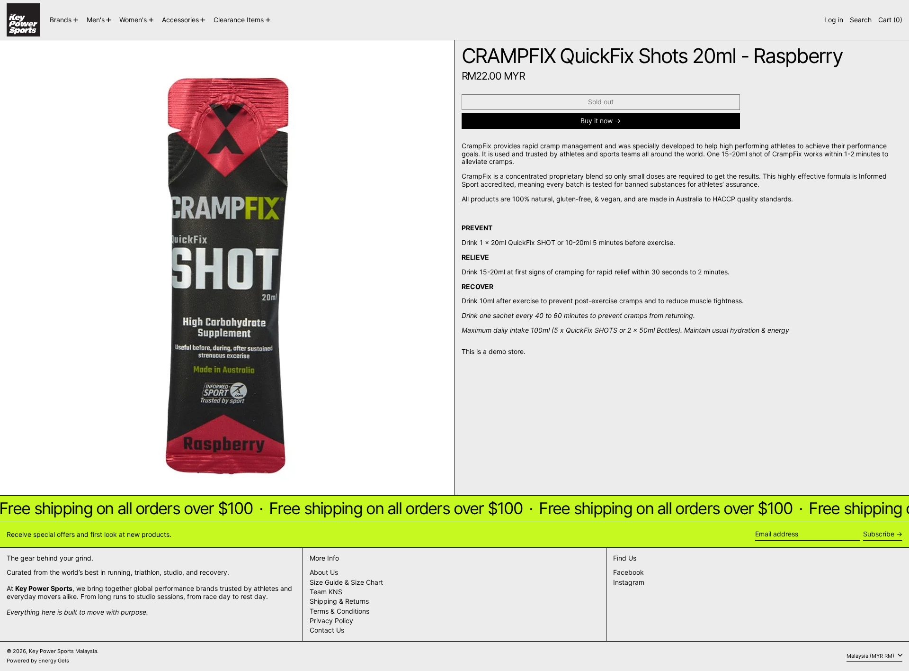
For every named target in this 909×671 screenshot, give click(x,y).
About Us (324, 572)
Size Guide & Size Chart (346, 582)
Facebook (628, 572)
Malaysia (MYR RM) (871, 656)
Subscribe (878, 534)
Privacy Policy (331, 621)
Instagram (628, 582)
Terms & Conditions (339, 611)
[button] (861, 20)
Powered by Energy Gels (38, 660)
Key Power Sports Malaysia (63, 651)
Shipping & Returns (339, 601)
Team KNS (326, 592)
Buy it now (596, 121)
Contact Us (327, 630)
